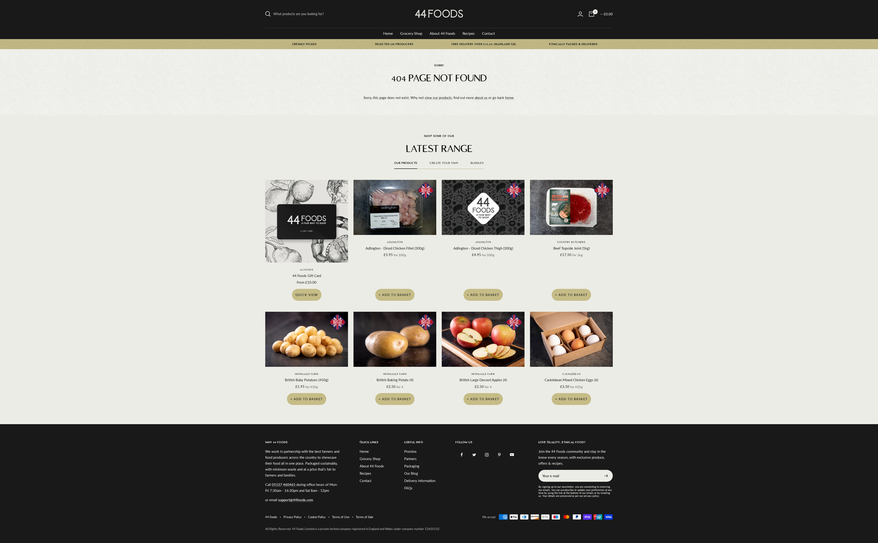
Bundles (477, 163)
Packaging (411, 466)
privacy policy (591, 495)
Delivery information (419, 481)
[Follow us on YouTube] (512, 454)
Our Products (405, 163)
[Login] (580, 14)
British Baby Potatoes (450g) (306, 380)
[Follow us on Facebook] (461, 454)
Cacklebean (571, 374)
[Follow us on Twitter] (474, 454)
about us (481, 98)
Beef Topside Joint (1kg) (571, 248)
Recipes (469, 33)
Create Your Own (444, 163)
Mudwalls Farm (306, 374)
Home (388, 33)
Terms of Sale (364, 517)
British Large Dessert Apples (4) (483, 380)
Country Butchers (571, 242)
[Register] (606, 475)
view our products (438, 98)
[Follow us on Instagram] (487, 454)
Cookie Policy (317, 517)
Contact (488, 33)
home (509, 98)
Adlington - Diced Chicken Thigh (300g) (483, 248)
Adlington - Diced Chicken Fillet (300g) (395, 248)
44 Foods (306, 269)
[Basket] (591, 14)
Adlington (395, 242)
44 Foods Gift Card (306, 276)
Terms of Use (340, 517)
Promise (410, 451)
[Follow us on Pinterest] (499, 454)
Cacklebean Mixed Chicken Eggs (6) (571, 380)
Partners (410, 459)
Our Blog (411, 473)
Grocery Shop (411, 33)
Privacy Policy (293, 517)
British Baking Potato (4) (395, 380)
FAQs (408, 488)
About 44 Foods (442, 33)
